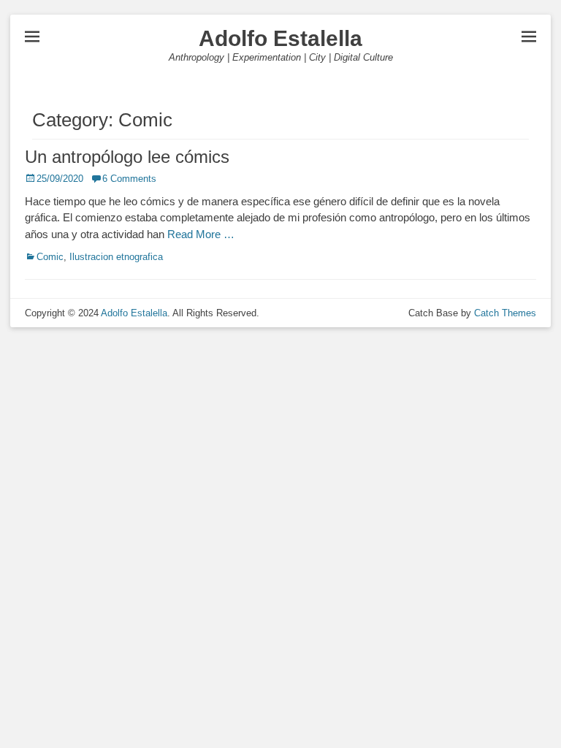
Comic (50, 256)
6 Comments (129, 178)
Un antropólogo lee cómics (127, 157)
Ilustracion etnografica (116, 256)
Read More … (200, 234)
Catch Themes (505, 313)
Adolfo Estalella (280, 38)
